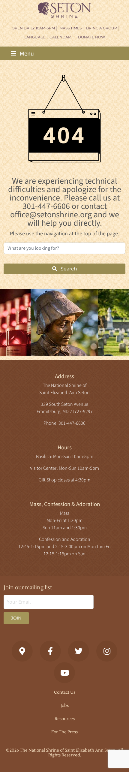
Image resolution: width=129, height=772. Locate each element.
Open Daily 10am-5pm (33, 28)
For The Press (64, 732)
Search (68, 269)
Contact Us (64, 692)
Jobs (65, 705)
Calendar (60, 37)
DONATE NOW (91, 37)
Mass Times (70, 28)
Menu (26, 54)
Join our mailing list (28, 587)
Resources (65, 719)
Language (35, 37)
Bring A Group (101, 28)
